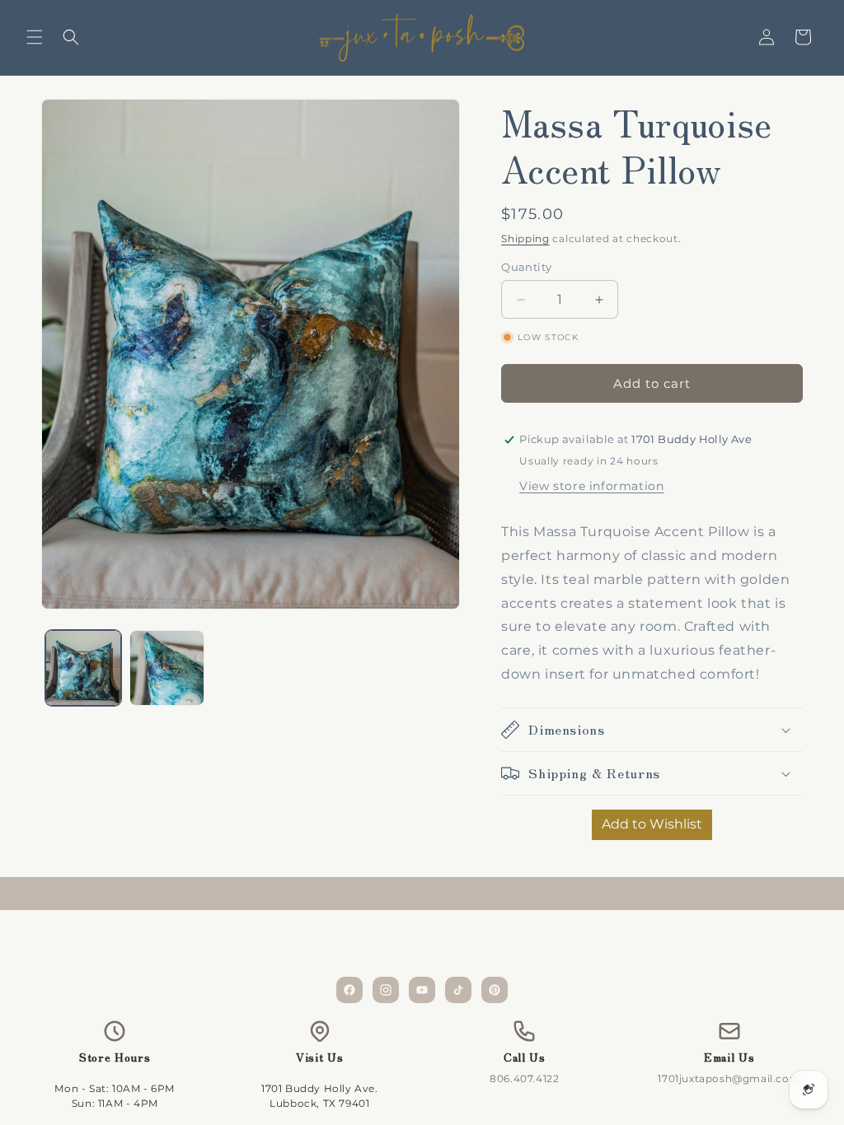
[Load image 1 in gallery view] (83, 668)
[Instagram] (386, 990)
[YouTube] (422, 990)
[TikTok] (458, 990)
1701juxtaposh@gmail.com (729, 1078)
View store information (591, 485)
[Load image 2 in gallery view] (167, 668)
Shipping (525, 238)
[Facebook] (349, 990)
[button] (34, 37)
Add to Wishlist (652, 824)
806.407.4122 (524, 1078)
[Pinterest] (494, 990)
